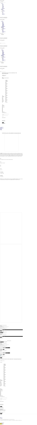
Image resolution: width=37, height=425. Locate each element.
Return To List (1, 349)
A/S (2, 30)
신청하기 (1, 413)
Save (3, 349)
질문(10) (1, 129)
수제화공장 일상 (3, 28)
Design (2, 14)
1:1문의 (3, 13)
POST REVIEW (1, 332)
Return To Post (1, 354)
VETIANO (2, 3)
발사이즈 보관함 (3, 31)
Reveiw (3, 29)
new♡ (3, 50)
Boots (2, 7)
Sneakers (3, 52)
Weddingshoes (3, 8)
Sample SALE (2, 9)
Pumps (3, 51)
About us (3, 10)
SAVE (0, 337)
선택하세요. (3, 96)
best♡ (2, 4)
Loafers (3, 6)
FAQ (2, 12)
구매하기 (1, 406)
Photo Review (2, 331)
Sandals (3, 53)
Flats (2, 5)
